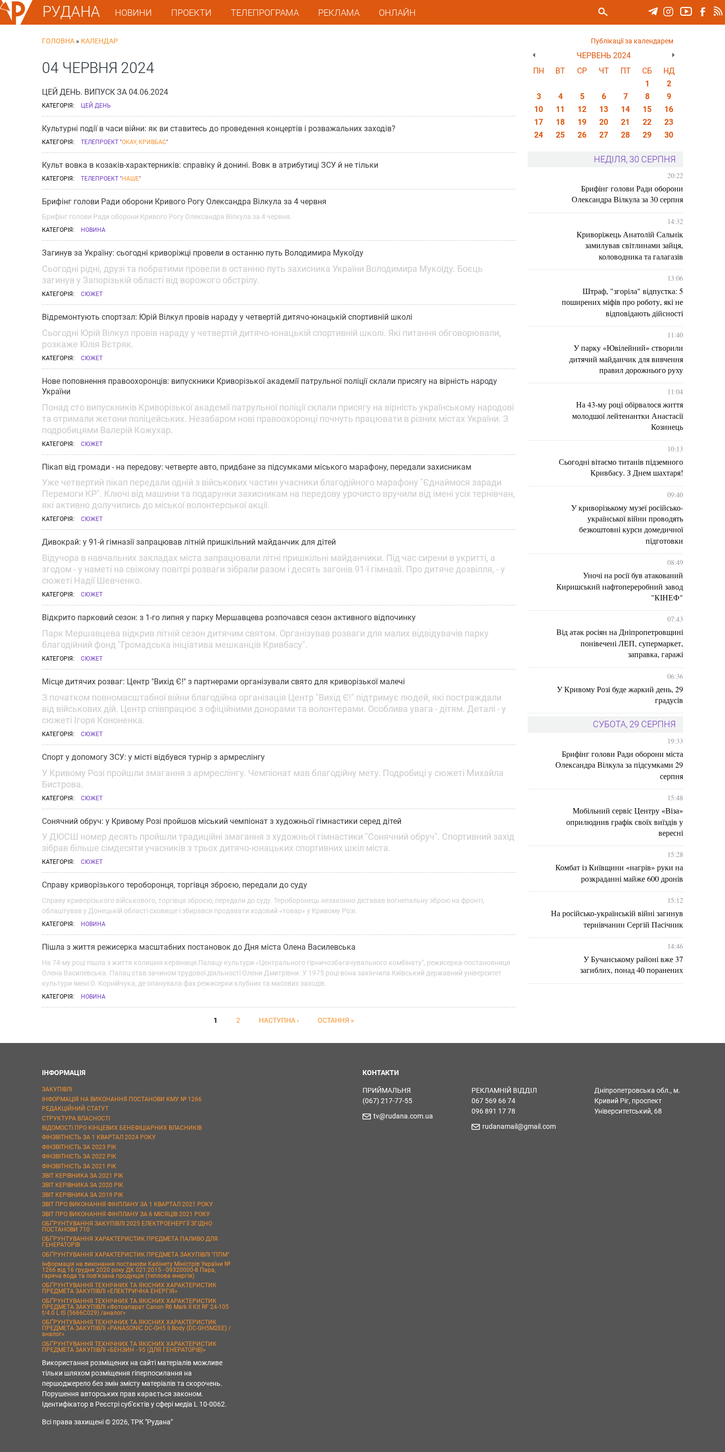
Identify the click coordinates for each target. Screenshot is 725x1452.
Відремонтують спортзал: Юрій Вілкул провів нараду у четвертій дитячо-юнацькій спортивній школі (227, 317)
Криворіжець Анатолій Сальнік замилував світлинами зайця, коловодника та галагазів (630, 245)
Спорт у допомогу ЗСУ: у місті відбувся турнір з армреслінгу (153, 757)
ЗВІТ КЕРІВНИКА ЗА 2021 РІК (82, 1175)
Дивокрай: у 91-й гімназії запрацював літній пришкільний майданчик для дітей (189, 542)
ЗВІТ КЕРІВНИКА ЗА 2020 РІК (82, 1185)
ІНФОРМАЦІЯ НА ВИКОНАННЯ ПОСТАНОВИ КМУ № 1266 (122, 1099)
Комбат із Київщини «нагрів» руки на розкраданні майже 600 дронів (619, 872)
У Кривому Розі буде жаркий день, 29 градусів (620, 694)
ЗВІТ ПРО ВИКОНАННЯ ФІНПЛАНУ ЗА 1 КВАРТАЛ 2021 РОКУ (127, 1204)
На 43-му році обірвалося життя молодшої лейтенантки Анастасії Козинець (627, 415)
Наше (130, 178)
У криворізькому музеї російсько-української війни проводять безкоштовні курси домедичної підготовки (627, 524)
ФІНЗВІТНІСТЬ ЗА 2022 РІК (79, 1156)
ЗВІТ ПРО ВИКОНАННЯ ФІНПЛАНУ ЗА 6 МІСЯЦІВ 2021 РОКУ (126, 1214)
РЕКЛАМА (339, 12)
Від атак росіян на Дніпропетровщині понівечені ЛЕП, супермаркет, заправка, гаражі (619, 643)
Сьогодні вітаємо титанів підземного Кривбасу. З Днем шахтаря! (621, 467)
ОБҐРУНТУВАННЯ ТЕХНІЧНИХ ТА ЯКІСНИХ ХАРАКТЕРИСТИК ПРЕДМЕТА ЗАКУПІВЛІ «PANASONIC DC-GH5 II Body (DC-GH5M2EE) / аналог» (136, 1328)
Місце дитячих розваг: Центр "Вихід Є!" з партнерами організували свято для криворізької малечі (223, 681)
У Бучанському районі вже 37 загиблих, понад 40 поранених (631, 964)
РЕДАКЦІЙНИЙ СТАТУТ (75, 1108)
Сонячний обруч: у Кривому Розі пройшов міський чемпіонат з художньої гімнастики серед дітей (221, 821)
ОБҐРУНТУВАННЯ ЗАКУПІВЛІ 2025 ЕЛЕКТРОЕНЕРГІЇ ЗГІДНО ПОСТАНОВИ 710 (127, 1226)
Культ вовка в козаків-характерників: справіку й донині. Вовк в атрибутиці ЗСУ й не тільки (210, 165)
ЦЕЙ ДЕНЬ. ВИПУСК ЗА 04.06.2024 (105, 92)
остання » (336, 1020)
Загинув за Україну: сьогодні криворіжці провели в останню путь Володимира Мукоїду (202, 253)
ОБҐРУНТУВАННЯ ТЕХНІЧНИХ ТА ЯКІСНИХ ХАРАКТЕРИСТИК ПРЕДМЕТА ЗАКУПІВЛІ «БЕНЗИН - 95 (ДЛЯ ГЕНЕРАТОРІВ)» (129, 1346)
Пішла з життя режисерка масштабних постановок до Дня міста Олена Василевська (199, 947)
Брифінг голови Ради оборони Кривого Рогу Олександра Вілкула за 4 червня (184, 201)
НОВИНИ (133, 12)
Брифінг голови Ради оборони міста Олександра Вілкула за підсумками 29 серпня (619, 764)
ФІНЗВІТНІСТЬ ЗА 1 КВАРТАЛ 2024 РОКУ (99, 1137)
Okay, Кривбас (144, 142)
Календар (99, 41)
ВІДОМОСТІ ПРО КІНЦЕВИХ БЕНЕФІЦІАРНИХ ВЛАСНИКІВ (122, 1127)
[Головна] (16, 22)
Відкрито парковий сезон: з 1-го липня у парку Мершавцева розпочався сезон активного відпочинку (229, 617)
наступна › (279, 1020)
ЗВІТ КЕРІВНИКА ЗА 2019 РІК (82, 1194)
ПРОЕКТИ (191, 12)
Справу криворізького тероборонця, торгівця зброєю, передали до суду (174, 885)
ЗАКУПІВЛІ (57, 1089)
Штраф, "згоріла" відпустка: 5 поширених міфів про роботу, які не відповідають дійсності (622, 302)
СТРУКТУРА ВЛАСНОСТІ (76, 1118)
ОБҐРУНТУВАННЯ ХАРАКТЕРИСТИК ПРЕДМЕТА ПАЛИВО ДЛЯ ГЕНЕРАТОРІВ (130, 1241)
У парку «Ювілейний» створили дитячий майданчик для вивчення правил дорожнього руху (626, 358)
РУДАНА (71, 11)
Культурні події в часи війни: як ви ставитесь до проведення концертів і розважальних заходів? (219, 128)
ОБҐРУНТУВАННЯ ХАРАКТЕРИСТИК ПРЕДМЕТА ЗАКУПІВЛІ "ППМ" (135, 1254)
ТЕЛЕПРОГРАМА (265, 12)
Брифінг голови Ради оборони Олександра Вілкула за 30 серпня (627, 193)
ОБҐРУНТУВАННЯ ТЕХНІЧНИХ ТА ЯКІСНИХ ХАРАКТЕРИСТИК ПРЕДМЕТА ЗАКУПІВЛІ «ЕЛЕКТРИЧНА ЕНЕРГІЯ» (129, 1288)
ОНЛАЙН (397, 12)
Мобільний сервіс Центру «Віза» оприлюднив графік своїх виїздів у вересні (624, 821)
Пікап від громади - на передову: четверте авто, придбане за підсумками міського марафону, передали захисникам (256, 467)
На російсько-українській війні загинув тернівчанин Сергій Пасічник (617, 918)
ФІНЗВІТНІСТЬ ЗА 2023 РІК (79, 1147)
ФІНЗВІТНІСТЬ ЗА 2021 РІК (79, 1166)
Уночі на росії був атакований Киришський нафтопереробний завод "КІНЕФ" (619, 586)
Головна (58, 41)
